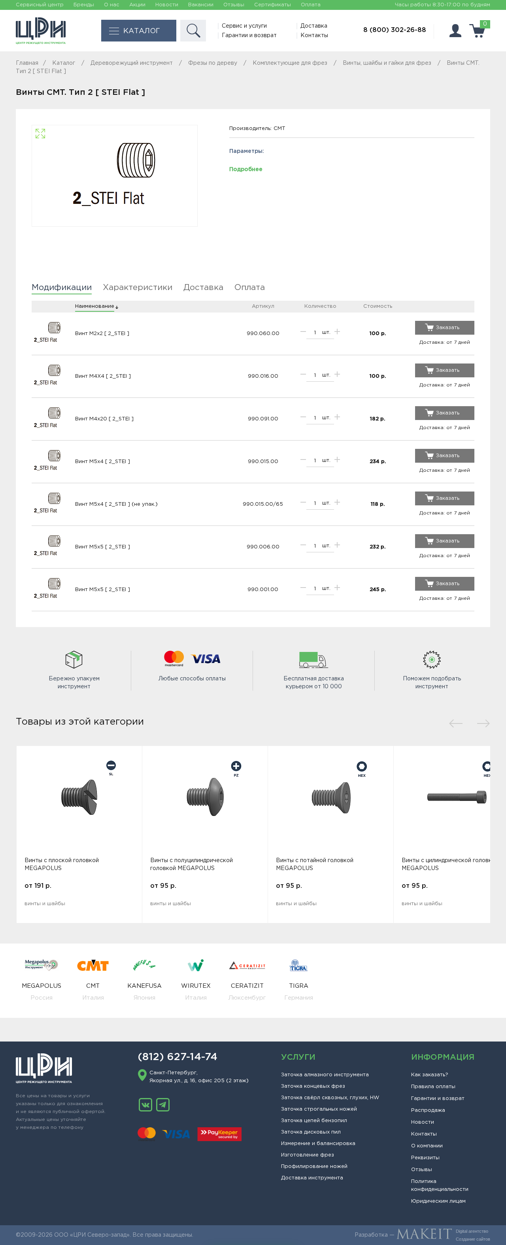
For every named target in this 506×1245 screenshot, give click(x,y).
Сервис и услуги (244, 26)
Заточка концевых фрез (313, 1086)
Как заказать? (429, 1075)
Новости (166, 5)
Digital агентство (472, 1231)
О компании (427, 1146)
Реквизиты (425, 1158)
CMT (279, 128)
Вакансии (200, 5)
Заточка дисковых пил (311, 1132)
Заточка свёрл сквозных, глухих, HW (330, 1098)
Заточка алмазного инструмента (325, 1075)
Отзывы (233, 5)
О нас (111, 5)
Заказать (447, 328)
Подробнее (245, 169)
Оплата (311, 5)
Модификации (62, 287)
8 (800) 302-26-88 (394, 30)
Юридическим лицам (438, 1201)
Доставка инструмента (312, 1178)
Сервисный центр (40, 5)
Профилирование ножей (314, 1166)
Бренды (84, 5)
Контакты (314, 35)
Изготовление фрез (307, 1155)
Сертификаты (272, 5)
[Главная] (41, 30)
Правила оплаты (433, 1087)
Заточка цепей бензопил (314, 1121)
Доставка (313, 26)
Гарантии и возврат (249, 35)
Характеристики (137, 287)
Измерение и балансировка (318, 1143)
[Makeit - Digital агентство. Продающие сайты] (424, 1235)
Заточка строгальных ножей (319, 1109)
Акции (137, 5)
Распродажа (428, 1110)
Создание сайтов (473, 1239)
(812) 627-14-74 (177, 1057)
